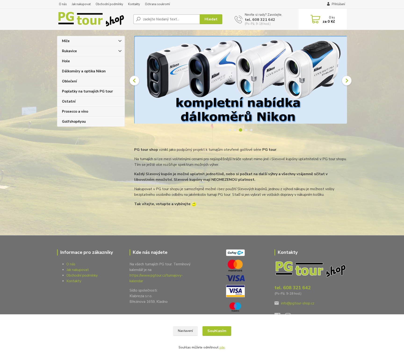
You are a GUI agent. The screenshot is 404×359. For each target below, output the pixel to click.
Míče (66, 41)
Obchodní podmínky (109, 4)
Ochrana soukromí (157, 4)
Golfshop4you (74, 121)
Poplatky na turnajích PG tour (87, 91)
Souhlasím (216, 330)
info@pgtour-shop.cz (297, 303)
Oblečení (69, 81)
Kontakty (134, 4)
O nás (63, 4)
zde (222, 347)
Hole (66, 61)
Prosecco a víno (75, 111)
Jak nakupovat (81, 4)
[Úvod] (93, 19)
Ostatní (69, 101)
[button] (134, 80)
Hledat (211, 19)
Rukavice (69, 51)
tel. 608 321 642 (260, 19)
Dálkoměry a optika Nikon (84, 71)
